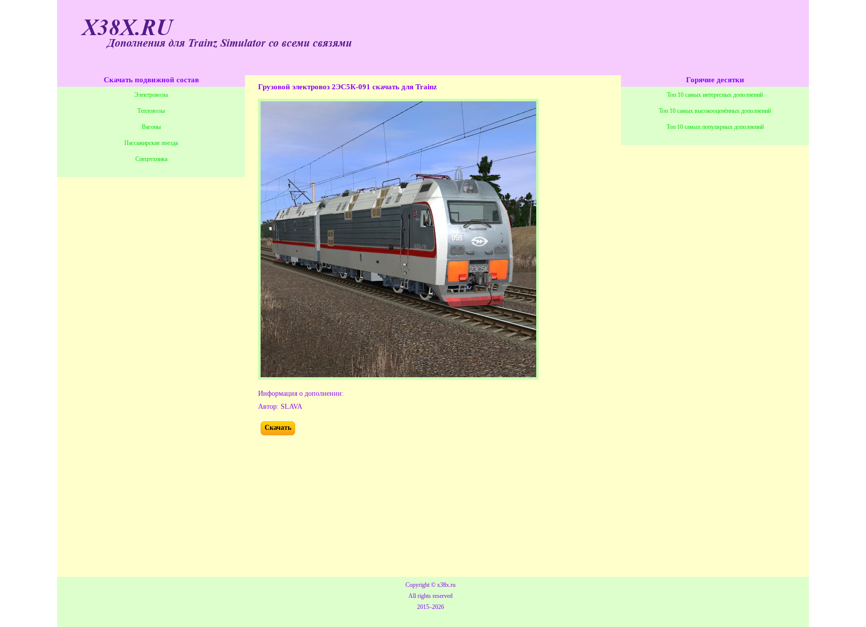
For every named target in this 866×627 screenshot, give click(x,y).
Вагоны (151, 126)
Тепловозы (151, 110)
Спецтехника (151, 159)
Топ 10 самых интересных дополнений (715, 94)
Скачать (278, 427)
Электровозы (151, 94)
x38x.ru (446, 584)
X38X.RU (127, 28)
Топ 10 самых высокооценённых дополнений (715, 110)
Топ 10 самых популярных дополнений (715, 126)
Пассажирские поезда (151, 142)
